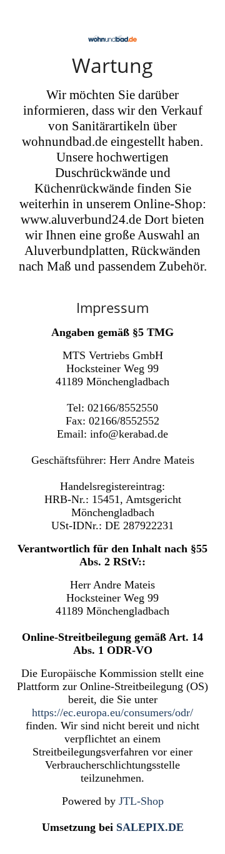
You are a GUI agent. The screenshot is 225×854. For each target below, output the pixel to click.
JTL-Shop (141, 801)
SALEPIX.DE (150, 827)
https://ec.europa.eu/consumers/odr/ (112, 712)
